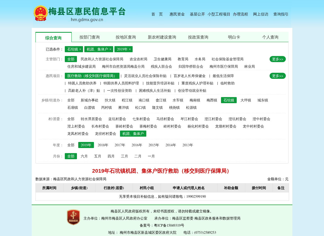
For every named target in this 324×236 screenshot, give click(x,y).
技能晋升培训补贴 (160, 83)
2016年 (137, 144)
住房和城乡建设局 (81, 66)
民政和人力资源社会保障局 (102, 59)
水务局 (200, 59)
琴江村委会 (189, 118)
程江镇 (127, 100)
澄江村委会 (213, 118)
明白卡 (234, 37)
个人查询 (270, 37)
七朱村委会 (141, 118)
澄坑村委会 (237, 118)
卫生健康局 (162, 59)
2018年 (103, 144)
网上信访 (260, 13)
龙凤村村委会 (78, 133)
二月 (137, 156)
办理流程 (240, 13)
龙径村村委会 (105, 133)
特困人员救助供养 (82, 83)
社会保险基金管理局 (228, 59)
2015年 (154, 144)
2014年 (171, 144)
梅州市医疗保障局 (224, 66)
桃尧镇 (174, 107)
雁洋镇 (123, 107)
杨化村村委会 (198, 126)
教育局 (183, 59)
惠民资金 (177, 13)
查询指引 (281, 13)
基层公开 (197, 13)
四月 (111, 156)
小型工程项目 (219, 13)
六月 (84, 156)
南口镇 (144, 100)
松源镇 (191, 107)
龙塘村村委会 (225, 126)
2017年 (120, 144)
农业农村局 (138, 59)
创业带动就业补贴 (192, 90)
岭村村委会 (172, 126)
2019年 (86, 144)
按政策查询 (198, 37)
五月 (97, 156)
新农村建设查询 (162, 37)
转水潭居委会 (91, 118)
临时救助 (227, 83)
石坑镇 (229, 100)
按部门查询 (89, 37)
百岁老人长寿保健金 (190, 75)
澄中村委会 (261, 118)
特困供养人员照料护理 (121, 83)
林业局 (249, 66)
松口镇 (140, 107)
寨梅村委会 (148, 126)
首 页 (157, 13)
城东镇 (262, 100)
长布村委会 (100, 126)
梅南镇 (195, 100)
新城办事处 (89, 100)
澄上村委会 (76, 126)
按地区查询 (126, 37)
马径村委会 (165, 118)
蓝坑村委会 (117, 118)
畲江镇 (161, 100)
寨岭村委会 (124, 126)
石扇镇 (72, 107)
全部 (70, 59)
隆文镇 (157, 107)
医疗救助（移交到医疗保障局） (92, 75)
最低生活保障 (223, 75)
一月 (151, 156)
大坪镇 (245, 100)
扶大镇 (110, 100)
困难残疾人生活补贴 (155, 90)
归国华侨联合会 (190, 66)
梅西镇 (212, 100)
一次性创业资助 (119, 90)
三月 (124, 156)
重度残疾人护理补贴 (197, 83)
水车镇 (178, 100)
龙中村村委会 (253, 126)
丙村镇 (106, 107)
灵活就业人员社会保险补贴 (145, 75)
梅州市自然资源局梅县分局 (123, 66)
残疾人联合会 (161, 66)
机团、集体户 (133, 133)
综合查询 (53, 38)
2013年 (188, 144)
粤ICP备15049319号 (169, 225)
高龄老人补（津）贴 (84, 90)
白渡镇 (89, 107)
